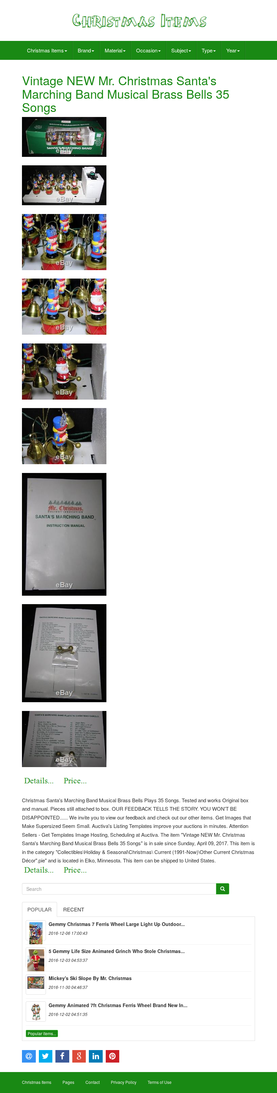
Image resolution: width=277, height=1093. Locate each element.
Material (113, 50)
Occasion (146, 50)
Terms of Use (160, 1082)
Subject (179, 50)
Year (231, 50)
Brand (84, 50)
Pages (68, 1082)
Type (207, 50)
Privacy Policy (123, 1082)
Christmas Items (45, 50)
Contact (92, 1082)
